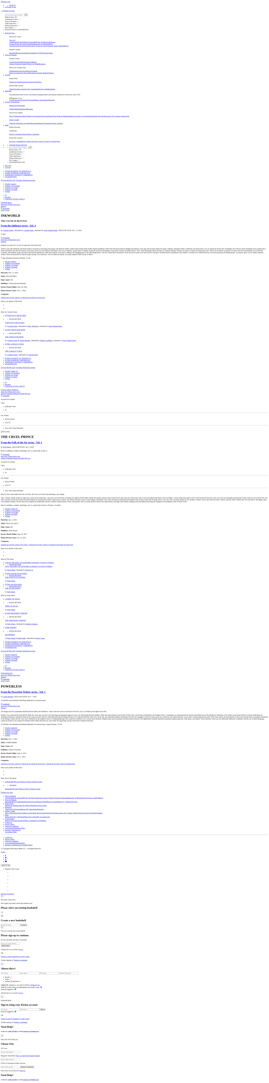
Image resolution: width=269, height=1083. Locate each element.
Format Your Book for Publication (59, 116)
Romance (52, 42)
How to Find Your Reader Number (28, 1056)
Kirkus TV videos (63, 802)
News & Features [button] (11, 55)
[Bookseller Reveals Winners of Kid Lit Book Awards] (23, 782)
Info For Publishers (39, 821)
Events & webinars (56, 123)
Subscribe (51, 100)
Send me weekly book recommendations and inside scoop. (20, 987)
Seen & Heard (32, 71)
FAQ (23, 821)
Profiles (11, 71)
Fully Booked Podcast (46, 73)
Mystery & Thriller (33, 64)
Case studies (26, 123)
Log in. (20, 949)
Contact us (8, 822)
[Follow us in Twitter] (6, 858)
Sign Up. (22, 1071)
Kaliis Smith (21, 638)
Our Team (13, 821)
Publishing (22, 109)
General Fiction (14, 62)
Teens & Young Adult (54, 46)
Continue (23, 925)
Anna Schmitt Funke (51, 230)
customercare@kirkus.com (31, 1031)
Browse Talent (26, 141)
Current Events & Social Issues (19, 46)
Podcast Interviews (11, 25)
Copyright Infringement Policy (15, 828)
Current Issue (13, 100)
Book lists (19, 53)
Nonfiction (30, 44)
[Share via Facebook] (12, 186)
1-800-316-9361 (12, 1031)
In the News (24, 73)
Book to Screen (14, 73)
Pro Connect (9, 28)
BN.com (27, 394)
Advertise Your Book (98, 116)
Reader (7, 977)
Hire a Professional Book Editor (15, 813)
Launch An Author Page (52, 141)
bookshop (9, 394)
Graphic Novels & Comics (38, 46)
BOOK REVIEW (15, 564)
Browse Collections (15, 134)
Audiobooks (13, 42)
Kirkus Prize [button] (9, 804)
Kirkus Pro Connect (30, 817)
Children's (65, 46)
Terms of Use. (35, 985)
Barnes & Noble (18, 394)
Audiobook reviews (12, 19)
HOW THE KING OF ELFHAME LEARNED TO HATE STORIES (28, 566)
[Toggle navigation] (2, 11)
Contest (19, 821)
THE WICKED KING (12, 588)
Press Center (29, 821)
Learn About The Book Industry (92, 813)
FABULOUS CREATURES (14, 323)
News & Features (11, 21)
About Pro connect (37, 141)
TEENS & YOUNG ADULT (15, 199)
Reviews (8, 197)
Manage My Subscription (28, 809)
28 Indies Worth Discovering (25, 180)
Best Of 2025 (37, 53)
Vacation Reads (47, 53)
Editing (16, 109)
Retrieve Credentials (27, 1067)
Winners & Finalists (15, 82)
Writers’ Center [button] (10, 811)
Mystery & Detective (42, 42)
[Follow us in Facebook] (5, 856)
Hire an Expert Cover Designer (81, 116)
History (50, 44)
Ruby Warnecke (33, 326)
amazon (3, 206)
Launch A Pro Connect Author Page (117, 116)
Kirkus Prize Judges (40, 805)
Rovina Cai (29, 570)
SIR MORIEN (10, 635)
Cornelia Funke (8, 230)
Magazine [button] (8, 91)
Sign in (4, 985)
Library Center (14, 120)
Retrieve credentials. (21, 960)
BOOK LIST (11, 180)
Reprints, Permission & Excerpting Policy (12, 831)
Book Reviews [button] (10, 33)
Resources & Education (17, 105)
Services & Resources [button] (12, 102)
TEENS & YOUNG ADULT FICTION (14, 545)
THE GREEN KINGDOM (14, 337)
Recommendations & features (40, 123)
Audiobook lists (28, 53)
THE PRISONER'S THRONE (15, 620)
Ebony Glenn (40, 638)
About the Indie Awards (17, 89)
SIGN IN (12, 5)
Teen (28, 62)
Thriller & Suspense (28, 42)
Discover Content (15, 141)
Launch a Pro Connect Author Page (69, 813)
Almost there (5, 946)
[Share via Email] (11, 190)
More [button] (7, 125)
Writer (7, 979)
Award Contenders (31, 89)
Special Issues (22, 100)
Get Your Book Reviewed (39, 116)
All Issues (30, 100)
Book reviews (10, 17)
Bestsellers (12, 53)
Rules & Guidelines (44, 89)
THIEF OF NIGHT (11, 606)
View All (12, 40)
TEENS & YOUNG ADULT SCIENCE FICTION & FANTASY (23, 298)
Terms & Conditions (11, 826)
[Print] (7, 191)
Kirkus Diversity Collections (14, 817)
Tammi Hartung (25, 340)
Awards (25, 71)
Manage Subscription (41, 100)
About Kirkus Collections (30, 134)
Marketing (29, 109)
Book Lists (15, 802)
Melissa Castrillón (46, 340)
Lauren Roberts (8, 697)
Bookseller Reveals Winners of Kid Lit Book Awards (22, 789)
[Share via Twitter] (11, 188)
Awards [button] (7, 75)
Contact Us (9, 837)
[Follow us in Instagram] (6, 859)
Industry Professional (12, 981)
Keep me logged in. (7, 989)
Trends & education (15, 123)
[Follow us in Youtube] (6, 861)
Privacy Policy (10, 824)
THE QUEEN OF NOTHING (15, 577)
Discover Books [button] (10, 796)
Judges (53, 89)
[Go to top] (6, 865)
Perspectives (18, 71)
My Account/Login (43, 817)
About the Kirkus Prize (30, 82)
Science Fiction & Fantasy (18, 44)
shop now (4, 204)
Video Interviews (11, 23)
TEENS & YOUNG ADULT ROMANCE (60, 764)
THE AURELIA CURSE (13, 351)
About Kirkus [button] (9, 819)
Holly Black (7, 447)
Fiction (19, 42)
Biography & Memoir (41, 44)
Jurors (40, 82)
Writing (11, 109)
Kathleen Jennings (31, 624)
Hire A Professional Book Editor (20, 116)
